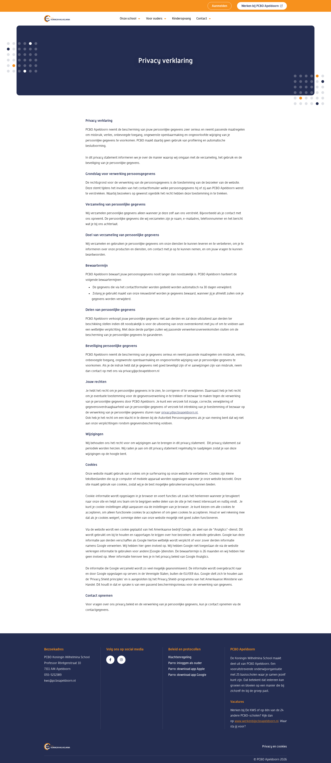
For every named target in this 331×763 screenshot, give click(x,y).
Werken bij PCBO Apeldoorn (260, 6)
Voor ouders (154, 18)
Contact (201, 18)
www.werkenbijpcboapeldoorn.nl (256, 721)
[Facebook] (110, 660)
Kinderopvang (181, 18)
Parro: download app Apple (186, 668)
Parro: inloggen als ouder (185, 663)
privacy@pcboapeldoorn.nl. (179, 412)
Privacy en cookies (274, 746)
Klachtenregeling (179, 657)
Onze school (128, 18)
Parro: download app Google (187, 674)
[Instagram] (121, 660)
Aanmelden (219, 6)
